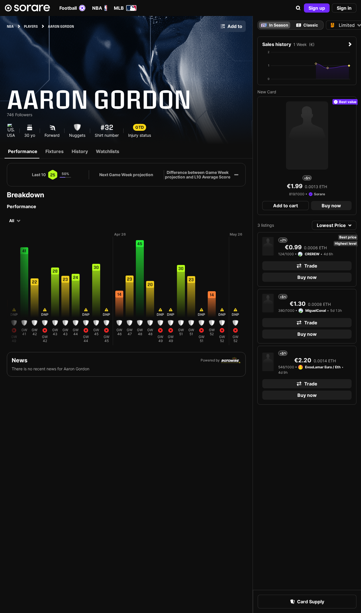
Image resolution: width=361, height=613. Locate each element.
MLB (119, 8)
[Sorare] (27, 8)
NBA (97, 8)
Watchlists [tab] (107, 151)
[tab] (307, 25)
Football (68, 8)
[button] (298, 8)
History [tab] (80, 151)
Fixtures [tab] (54, 151)
